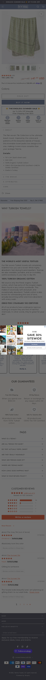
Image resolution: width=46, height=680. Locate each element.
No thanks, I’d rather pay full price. (34, 347)
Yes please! (34, 344)
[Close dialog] (45, 326)
